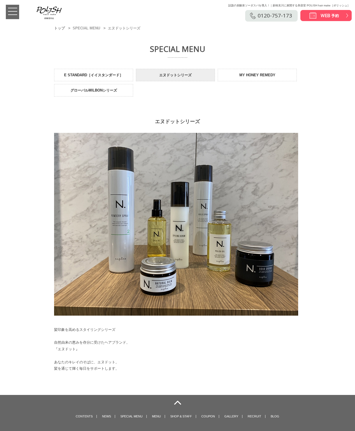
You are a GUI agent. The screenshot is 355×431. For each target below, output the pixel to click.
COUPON (208, 416)
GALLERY (231, 416)
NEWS (106, 416)
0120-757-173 (275, 15)
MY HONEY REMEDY (257, 75)
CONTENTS (84, 416)
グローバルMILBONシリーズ (93, 90)
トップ (59, 28)
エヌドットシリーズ (175, 75)
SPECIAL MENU (131, 416)
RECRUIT (254, 416)
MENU (156, 416)
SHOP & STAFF (181, 416)
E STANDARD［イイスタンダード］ (93, 75)
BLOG (275, 416)
